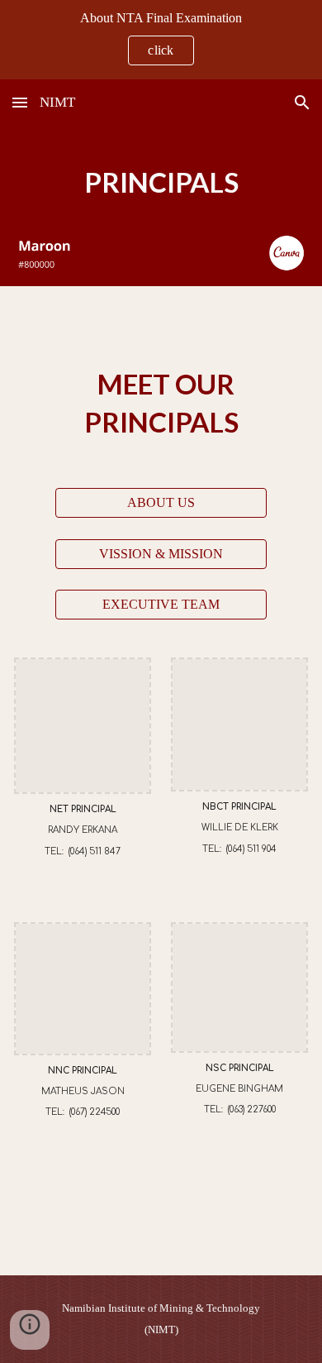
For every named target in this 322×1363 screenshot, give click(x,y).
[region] (161, 39)
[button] (20, 102)
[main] (161, 182)
